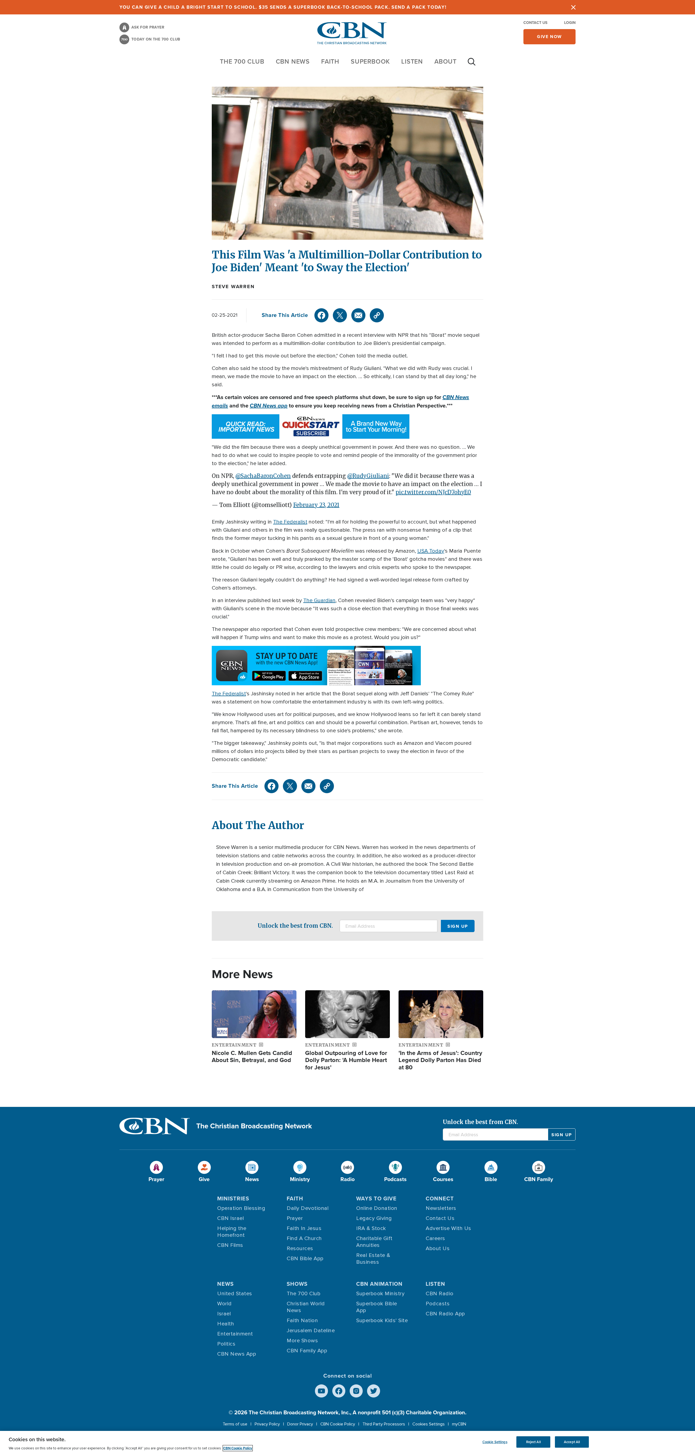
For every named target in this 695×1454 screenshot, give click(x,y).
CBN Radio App (445, 1313)
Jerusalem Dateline (311, 1330)
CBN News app (269, 405)
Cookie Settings (494, 1441)
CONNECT (440, 1198)
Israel (224, 1313)
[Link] (377, 315)
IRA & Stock (371, 1228)
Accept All (572, 1441)
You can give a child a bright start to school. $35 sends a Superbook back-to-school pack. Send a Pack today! (283, 7)
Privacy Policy (267, 1424)
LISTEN (412, 61)
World (224, 1303)
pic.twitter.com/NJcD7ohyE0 (433, 492)
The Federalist (290, 522)
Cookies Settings (428, 1424)
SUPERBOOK (370, 61)
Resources (300, 1248)
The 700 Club (242, 61)
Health (225, 1324)
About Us (438, 1248)
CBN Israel (230, 1218)
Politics (226, 1344)
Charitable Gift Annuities (374, 1241)
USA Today (430, 551)
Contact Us (535, 23)
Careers (435, 1238)
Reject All (533, 1441)
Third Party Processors (383, 1424)
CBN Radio (440, 1293)
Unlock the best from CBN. (295, 925)
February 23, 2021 (316, 505)
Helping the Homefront (232, 1231)
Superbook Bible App (376, 1307)
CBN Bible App (305, 1258)
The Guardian (319, 600)
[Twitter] (340, 315)
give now (549, 36)
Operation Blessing (241, 1208)
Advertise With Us (448, 1228)
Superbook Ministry (380, 1293)
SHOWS (297, 1284)
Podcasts (438, 1303)
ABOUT (445, 61)
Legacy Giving (374, 1218)
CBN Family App (307, 1350)
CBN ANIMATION (379, 1284)
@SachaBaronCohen (263, 475)
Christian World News (306, 1307)
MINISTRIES (233, 1198)
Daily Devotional (307, 1208)
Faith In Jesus (304, 1228)
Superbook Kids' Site (382, 1320)
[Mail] (358, 315)
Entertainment (235, 1334)
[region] (347, 1442)
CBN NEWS (293, 61)
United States (234, 1293)
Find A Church (304, 1238)
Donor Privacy (300, 1424)
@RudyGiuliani (368, 475)
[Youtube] (321, 1390)
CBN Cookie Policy (337, 1424)
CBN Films (230, 1245)
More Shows (302, 1340)
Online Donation (376, 1208)
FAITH (330, 61)
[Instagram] (356, 1390)
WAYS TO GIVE (376, 1198)
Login (570, 23)
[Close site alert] (573, 7)
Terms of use (235, 1424)
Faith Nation (302, 1320)
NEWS (225, 1284)
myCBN (459, 1424)
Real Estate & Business (373, 1258)
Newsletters (441, 1208)
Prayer (295, 1218)
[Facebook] (321, 315)
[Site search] (471, 64)
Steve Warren (233, 286)
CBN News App (236, 1354)
